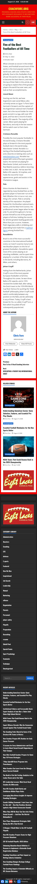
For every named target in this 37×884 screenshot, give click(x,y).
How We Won (7, 571)
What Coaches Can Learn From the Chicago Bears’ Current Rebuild (17, 769)
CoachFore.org (18, 9)
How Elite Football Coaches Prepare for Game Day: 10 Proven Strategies (18, 756)
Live (33, 22)
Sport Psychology (9, 654)
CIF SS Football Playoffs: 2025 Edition (15, 841)
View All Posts (26, 344)
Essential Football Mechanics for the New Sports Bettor (18, 429)
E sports (6, 561)
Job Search (6, 581)
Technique (6, 664)
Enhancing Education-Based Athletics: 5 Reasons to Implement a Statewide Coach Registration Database (17, 848)
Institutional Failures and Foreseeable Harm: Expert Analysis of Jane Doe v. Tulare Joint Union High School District (18, 711)
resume (5, 639)
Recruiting (6, 634)
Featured (6, 566)
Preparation (7, 629)
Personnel (6, 615)
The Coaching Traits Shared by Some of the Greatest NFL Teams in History (17, 733)
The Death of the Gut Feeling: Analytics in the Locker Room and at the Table (18, 776)
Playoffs (5, 624)
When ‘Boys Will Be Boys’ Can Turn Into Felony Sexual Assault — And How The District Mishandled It (18, 814)
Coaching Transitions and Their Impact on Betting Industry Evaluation (17, 856)
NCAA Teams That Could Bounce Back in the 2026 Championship (18, 461)
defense (5, 556)
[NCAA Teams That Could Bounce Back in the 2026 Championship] (18, 446)
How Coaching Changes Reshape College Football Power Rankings (16, 863)
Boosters (6, 542)
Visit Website (10, 344)
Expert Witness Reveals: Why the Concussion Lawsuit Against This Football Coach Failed (18, 726)
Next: (17, 371)
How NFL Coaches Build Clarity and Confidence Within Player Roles (14, 790)
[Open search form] (22, 22)
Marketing (6, 595)
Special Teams (7, 649)
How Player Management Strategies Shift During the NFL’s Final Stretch (17, 822)
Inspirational (7, 576)
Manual (5, 590)
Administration (8, 537)
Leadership (6, 585)
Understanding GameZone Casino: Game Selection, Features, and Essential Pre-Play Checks (18, 413)
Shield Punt (7, 644)
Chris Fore (8, 54)
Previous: (16, 363)
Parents (5, 610)
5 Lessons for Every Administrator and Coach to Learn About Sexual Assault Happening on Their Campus (18, 748)
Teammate (6, 659)
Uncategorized (8, 40)
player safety (7, 620)
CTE (4, 551)
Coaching (6, 546)
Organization (7, 605)
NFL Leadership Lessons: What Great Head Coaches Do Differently (17, 783)
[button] (3, 22)
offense (5, 600)
